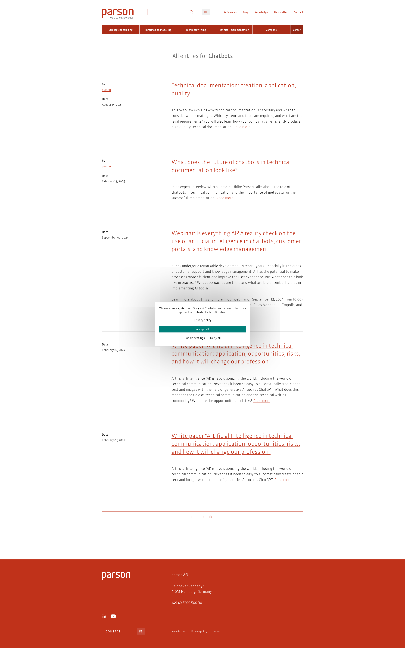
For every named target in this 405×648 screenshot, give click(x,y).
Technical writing (196, 29)
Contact (298, 12)
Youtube (113, 616)
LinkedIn (104, 616)
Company (271, 29)
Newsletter (281, 12)
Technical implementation (233, 29)
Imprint (217, 631)
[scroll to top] (198, 544)
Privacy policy (199, 631)
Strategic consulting (121, 29)
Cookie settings (194, 338)
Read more (241, 127)
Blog (245, 12)
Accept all (202, 329)
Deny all (215, 338)
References (230, 12)
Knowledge (261, 12)
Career (297, 29)
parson (106, 90)
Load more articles (202, 517)
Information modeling (158, 29)
